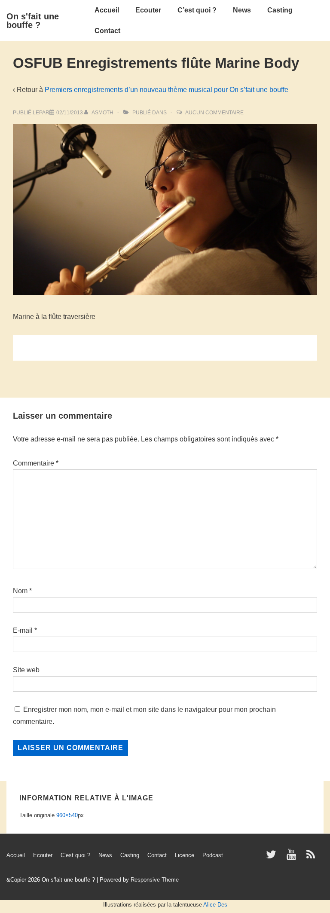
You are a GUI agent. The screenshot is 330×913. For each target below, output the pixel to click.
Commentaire (35, 463)
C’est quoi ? (197, 10)
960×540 (67, 815)
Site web (26, 670)
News (242, 10)
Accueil (107, 10)
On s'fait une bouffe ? (32, 21)
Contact (107, 30)
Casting (280, 10)
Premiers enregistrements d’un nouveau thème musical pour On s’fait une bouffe (166, 89)
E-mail (23, 630)
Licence (184, 855)
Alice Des (215, 904)
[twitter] (273, 857)
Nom (20, 590)
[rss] (311, 857)
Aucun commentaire (214, 113)
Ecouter (148, 10)
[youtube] (293, 857)
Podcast (212, 855)
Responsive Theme (155, 879)
